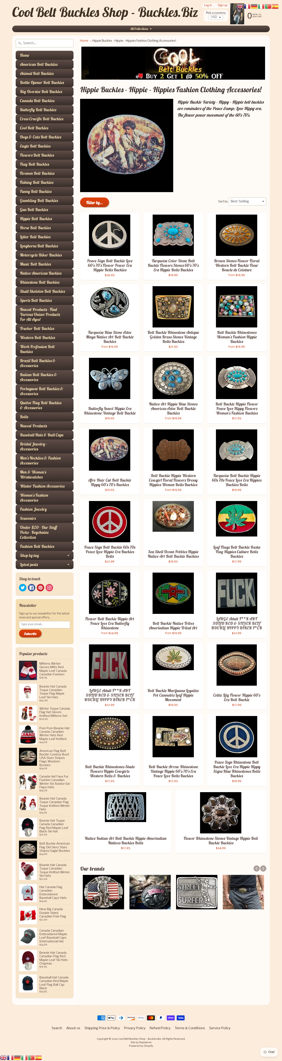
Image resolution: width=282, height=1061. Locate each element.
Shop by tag (29, 555)
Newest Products (33, 425)
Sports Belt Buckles (36, 300)
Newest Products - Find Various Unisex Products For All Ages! (40, 314)
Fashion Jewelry (33, 509)
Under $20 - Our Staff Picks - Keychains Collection (38, 532)
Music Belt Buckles (35, 264)
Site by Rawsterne (141, 1042)
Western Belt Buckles (37, 337)
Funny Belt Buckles (35, 191)
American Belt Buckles (38, 64)
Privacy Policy (135, 1028)
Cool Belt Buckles (34, 127)
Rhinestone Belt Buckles (39, 282)
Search (57, 1028)
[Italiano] (24, 1058)
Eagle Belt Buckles (35, 146)
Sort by (223, 201)
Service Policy (220, 1028)
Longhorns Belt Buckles (39, 245)
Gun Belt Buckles (34, 209)
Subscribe (30, 634)
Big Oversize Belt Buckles (41, 91)
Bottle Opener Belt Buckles (42, 82)
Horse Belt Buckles (35, 227)
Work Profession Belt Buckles (37, 349)
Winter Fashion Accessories (42, 486)
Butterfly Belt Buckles (38, 109)
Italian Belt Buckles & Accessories (38, 377)
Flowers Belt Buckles (37, 155)
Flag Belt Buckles (34, 164)
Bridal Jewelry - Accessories (33, 446)
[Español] (38, 1058)
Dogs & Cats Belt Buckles (40, 136)
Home (24, 55)
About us (73, 1028)
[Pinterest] (40, 587)
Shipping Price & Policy (102, 1028)
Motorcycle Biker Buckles (41, 255)
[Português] (31, 1058)
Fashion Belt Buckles (37, 546)
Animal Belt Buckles (36, 73)
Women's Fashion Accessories (34, 498)
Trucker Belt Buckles (37, 328)
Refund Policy (160, 1028)
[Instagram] (49, 587)
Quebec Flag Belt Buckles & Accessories (40, 405)
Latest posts (29, 564)
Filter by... (94, 202)
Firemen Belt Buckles (37, 173)
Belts (24, 416)
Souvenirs (28, 518)
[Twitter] (22, 587)
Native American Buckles (40, 273)
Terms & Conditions (190, 1028)
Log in (208, 5)
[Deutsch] (17, 1058)
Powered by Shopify (141, 1046)
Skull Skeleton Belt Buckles (42, 291)
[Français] (10, 1058)
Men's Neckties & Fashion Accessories (40, 460)
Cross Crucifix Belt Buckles (41, 118)
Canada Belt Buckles (37, 100)
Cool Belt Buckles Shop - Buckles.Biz (105, 12)
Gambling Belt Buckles (39, 200)
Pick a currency (216, 13)
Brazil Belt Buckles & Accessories (38, 363)
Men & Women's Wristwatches (33, 474)
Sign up (222, 5)
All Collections (139, 29)
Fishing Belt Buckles (36, 182)
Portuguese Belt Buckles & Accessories (41, 391)
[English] (3, 1058)
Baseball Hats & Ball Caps (41, 434)
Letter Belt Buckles (35, 236)
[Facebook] (31, 587)
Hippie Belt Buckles (36, 218)
